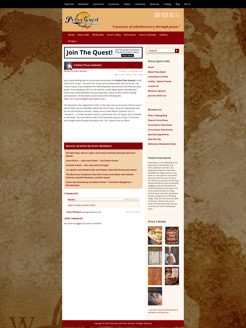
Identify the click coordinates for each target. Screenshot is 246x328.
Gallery (127, 4)
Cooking (167, 4)
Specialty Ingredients (158, 134)
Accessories (114, 4)
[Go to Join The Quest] (103, 52)
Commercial (98, 4)
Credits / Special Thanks (160, 81)
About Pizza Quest (157, 71)
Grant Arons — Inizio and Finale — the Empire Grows (92, 160)
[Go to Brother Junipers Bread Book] (155, 276)
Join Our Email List (157, 95)
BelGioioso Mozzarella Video (162, 144)
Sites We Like (154, 139)
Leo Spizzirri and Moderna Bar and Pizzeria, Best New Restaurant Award (101, 169)
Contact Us (153, 86)
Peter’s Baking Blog (157, 115)
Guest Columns (147, 34)
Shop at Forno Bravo (158, 120)
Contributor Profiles (158, 76)
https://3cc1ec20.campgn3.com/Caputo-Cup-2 (85, 98)
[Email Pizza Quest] (157, 15)
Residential (83, 4)
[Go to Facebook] (172, 15)
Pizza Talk (83, 34)
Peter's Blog (126, 74)
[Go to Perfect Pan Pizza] (172, 235)
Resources (154, 4)
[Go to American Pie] (155, 235)
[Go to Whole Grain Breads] (155, 296)
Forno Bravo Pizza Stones (160, 129)
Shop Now (69, 4)
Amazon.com (163, 312)
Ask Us (187, 4)
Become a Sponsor (157, 90)
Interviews (130, 34)
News (116, 74)
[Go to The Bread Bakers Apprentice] (172, 255)
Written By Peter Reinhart (75, 71)
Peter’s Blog (114, 34)
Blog (178, 4)
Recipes (72, 41)
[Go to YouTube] (165, 15)
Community (140, 4)
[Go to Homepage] (82, 19)
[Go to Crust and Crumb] (172, 276)
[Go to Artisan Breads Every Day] (155, 255)
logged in (80, 223)
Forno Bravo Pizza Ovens (160, 125)
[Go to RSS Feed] (177, 15)
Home (71, 34)
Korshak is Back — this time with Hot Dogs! (87, 165)
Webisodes (98, 34)
